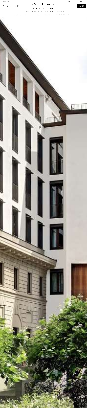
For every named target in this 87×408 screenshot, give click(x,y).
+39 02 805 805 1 (58, 11)
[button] (70, 1)
